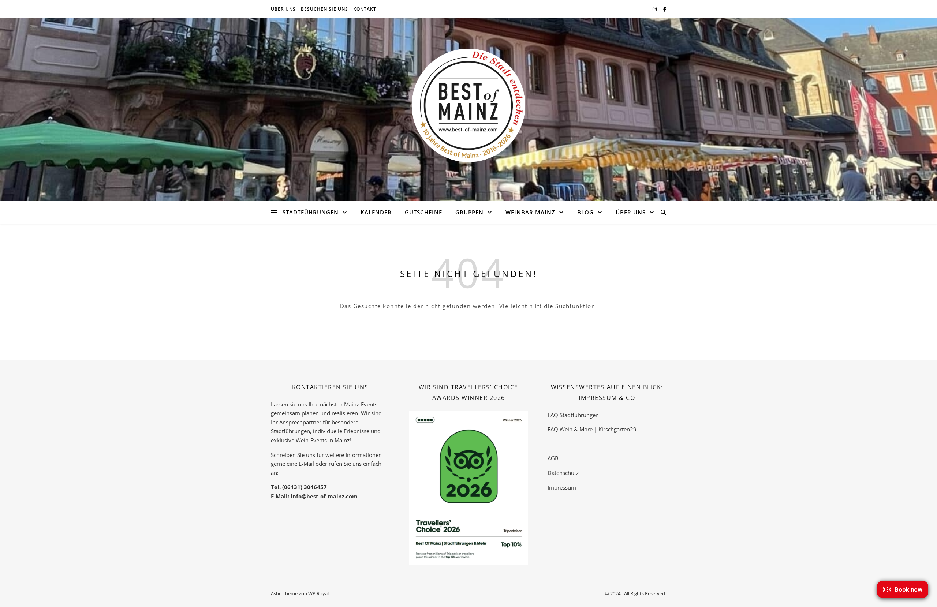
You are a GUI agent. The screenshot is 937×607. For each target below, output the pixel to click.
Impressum (562, 487)
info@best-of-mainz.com (324, 496)
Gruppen (469, 212)
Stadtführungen (311, 212)
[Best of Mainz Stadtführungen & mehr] (468, 105)
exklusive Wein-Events (299, 440)
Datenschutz (563, 472)
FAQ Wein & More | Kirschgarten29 (592, 429)
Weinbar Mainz (530, 212)
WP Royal (318, 593)
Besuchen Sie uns (324, 9)
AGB (553, 458)
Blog (585, 212)
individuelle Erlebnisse (341, 431)
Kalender (376, 212)
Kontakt (364, 9)
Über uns (283, 9)
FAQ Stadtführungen (573, 415)
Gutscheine (423, 212)
